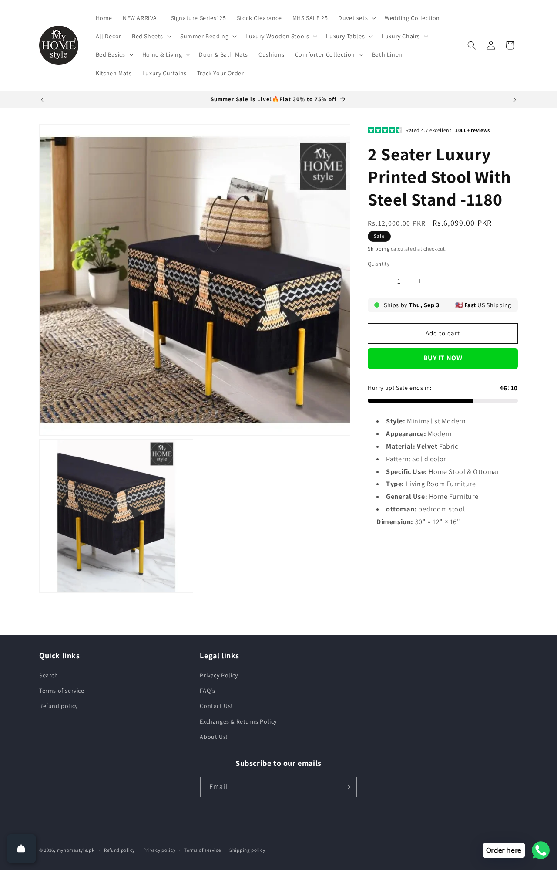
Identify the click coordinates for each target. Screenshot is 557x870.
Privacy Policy (219, 676)
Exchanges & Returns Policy (238, 721)
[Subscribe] (346, 787)
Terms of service (61, 691)
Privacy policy (160, 850)
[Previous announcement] (42, 99)
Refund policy (58, 706)
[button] (356, 18)
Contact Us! (216, 706)
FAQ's (207, 691)
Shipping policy (247, 850)
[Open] (21, 848)
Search (48, 676)
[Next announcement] (514, 99)
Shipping (379, 248)
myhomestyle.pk (75, 850)
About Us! (214, 737)
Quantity (378, 263)
